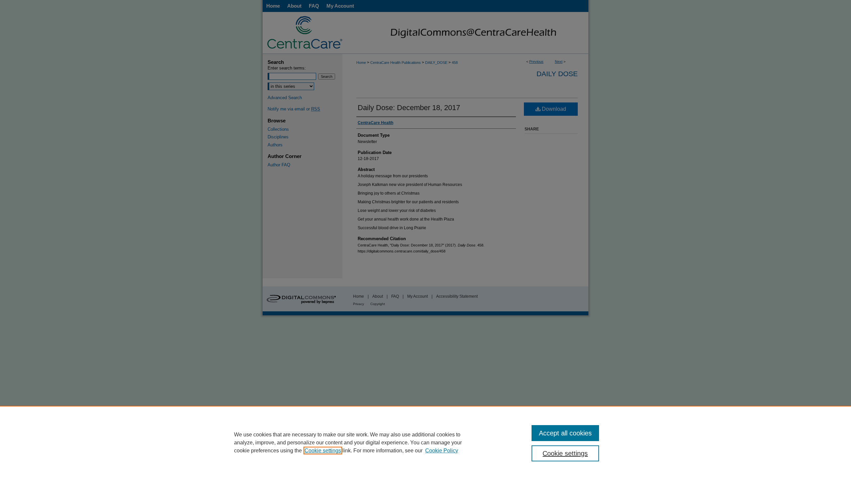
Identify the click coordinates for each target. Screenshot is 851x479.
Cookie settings (322, 450)
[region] (425, 442)
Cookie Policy (441, 450)
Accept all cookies (565, 433)
